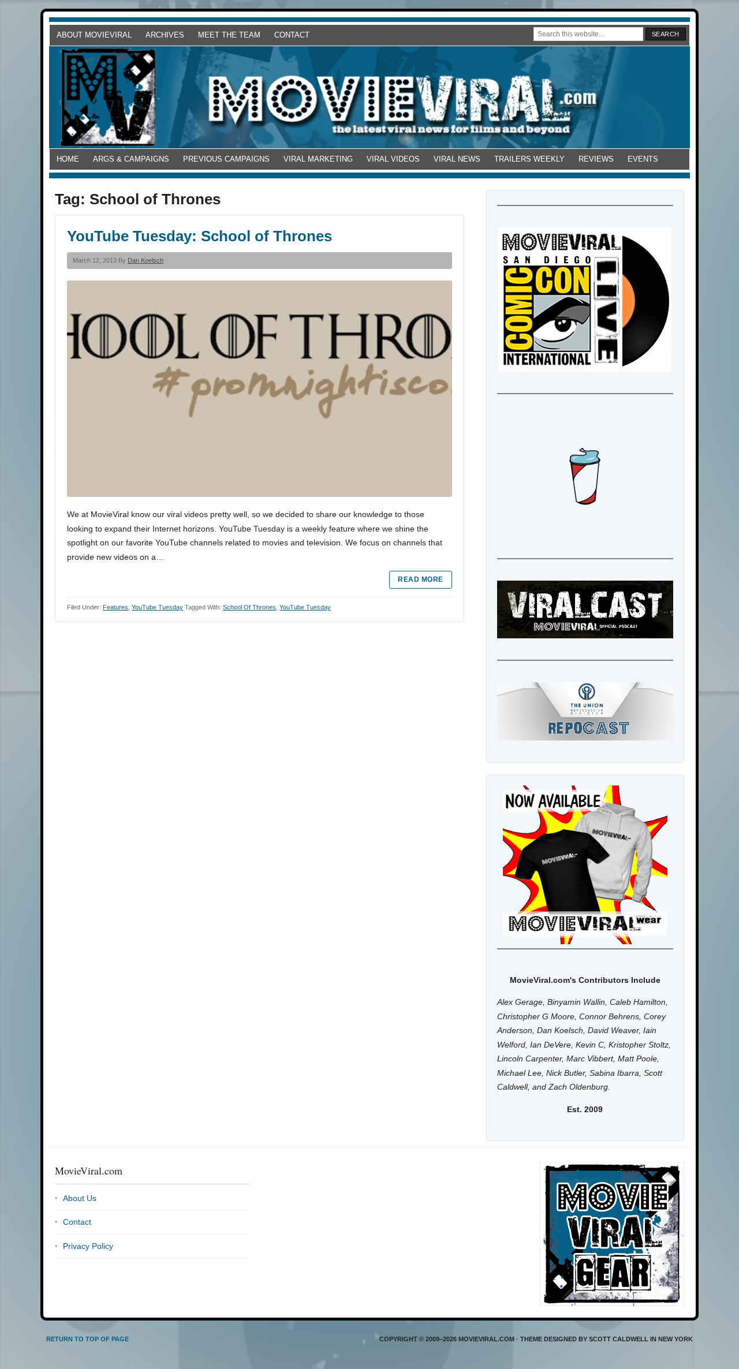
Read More (420, 579)
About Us (79, 1198)
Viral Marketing (318, 159)
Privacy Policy (88, 1246)
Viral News (457, 159)
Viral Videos (393, 159)
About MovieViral (94, 35)
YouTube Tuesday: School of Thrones (199, 236)
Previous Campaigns (226, 159)
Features (115, 607)
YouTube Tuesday (157, 607)
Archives (164, 35)
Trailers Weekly (529, 159)
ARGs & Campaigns (131, 159)
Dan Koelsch (145, 260)
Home (68, 159)
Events (643, 159)
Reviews (596, 159)
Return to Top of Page (87, 1339)
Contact (291, 35)
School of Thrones (249, 607)
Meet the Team (229, 35)
